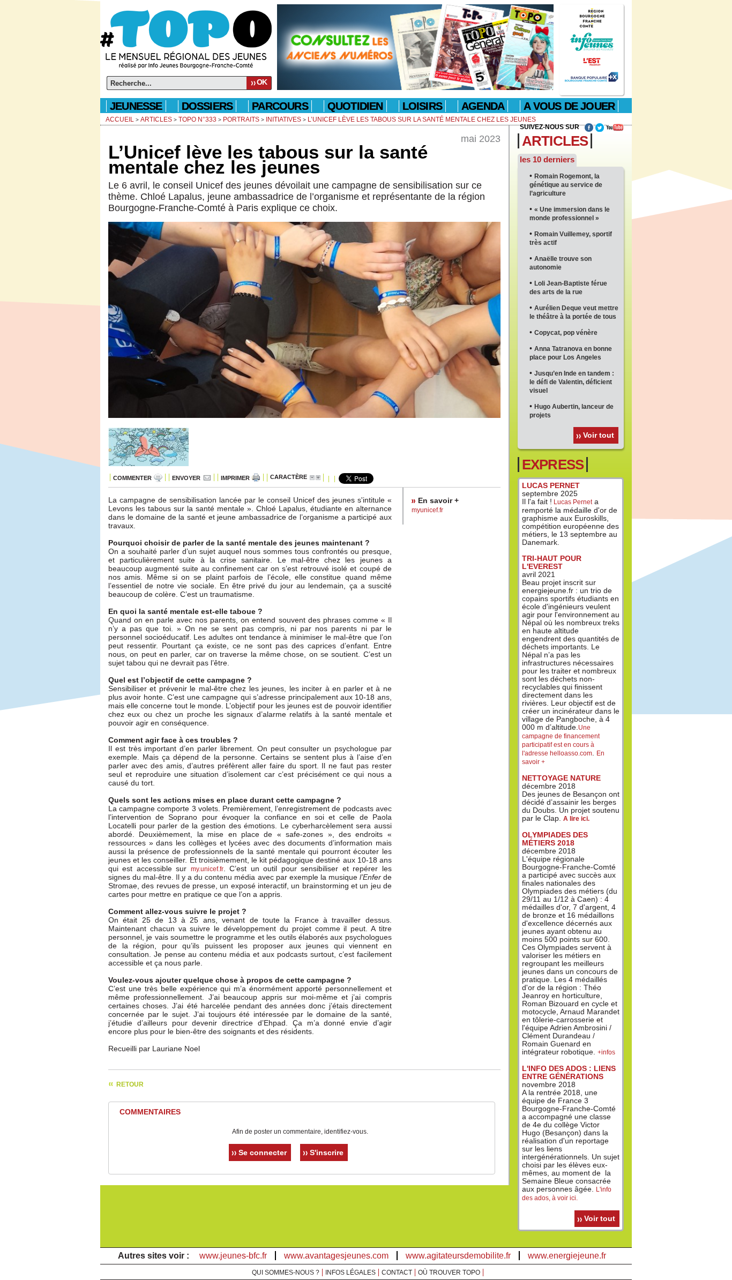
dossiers (207, 106)
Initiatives (283, 119)
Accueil (120, 119)
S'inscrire (326, 1152)
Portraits (241, 119)
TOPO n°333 (197, 119)
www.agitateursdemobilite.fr (458, 1255)
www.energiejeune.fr (567, 1255)
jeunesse (136, 106)
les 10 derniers (547, 159)
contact (397, 1272)
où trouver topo (449, 1272)
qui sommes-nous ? (285, 1272)
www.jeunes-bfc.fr (233, 1255)
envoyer (186, 478)
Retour (130, 1084)
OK (262, 82)
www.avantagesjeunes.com (336, 1255)
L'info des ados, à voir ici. (566, 1194)
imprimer (235, 478)
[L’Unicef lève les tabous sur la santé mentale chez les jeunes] (304, 424)
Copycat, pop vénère (565, 332)
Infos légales (350, 1272)
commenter (132, 478)
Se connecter (262, 1152)
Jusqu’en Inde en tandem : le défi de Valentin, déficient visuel (571, 382)
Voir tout (598, 435)
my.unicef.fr (207, 869)
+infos (606, 1052)
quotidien (355, 106)
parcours (280, 106)
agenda (482, 106)
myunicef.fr (427, 510)
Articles (156, 119)
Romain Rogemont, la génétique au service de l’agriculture (565, 185)
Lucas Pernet (572, 502)
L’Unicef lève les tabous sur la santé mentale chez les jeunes (422, 119)
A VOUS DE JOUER (569, 106)
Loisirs (422, 106)
